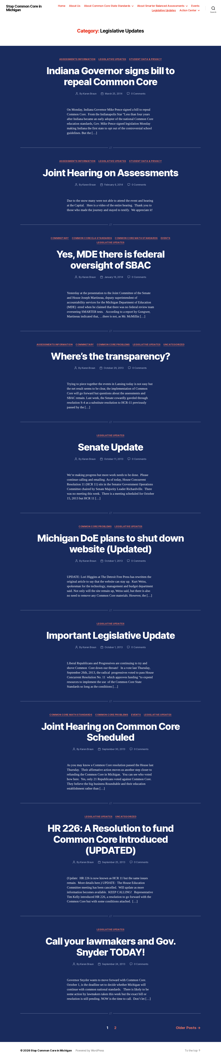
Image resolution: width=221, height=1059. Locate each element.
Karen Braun (89, 93)
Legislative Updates (164, 10)
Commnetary (60, 238)
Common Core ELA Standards (92, 238)
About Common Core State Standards (107, 5)
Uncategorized (173, 344)
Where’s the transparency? (110, 356)
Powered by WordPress (89, 1050)
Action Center (188, 10)
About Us (74, 5)
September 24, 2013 (113, 964)
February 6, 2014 (113, 184)
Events (195, 5)
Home (61, 5)
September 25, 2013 (113, 862)
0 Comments (138, 93)
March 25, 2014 (113, 93)
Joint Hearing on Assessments (110, 172)
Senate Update (110, 447)
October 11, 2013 (113, 458)
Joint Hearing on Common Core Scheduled (110, 731)
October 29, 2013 (114, 367)
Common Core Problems (113, 344)
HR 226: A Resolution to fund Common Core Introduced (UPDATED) (111, 839)
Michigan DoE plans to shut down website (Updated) (110, 543)
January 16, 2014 (113, 277)
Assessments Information (77, 59)
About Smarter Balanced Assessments (160, 5)
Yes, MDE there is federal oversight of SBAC (110, 259)
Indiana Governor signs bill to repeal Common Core (110, 76)
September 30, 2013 (113, 749)
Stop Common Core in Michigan (23, 8)
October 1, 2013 (114, 560)
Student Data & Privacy (145, 59)
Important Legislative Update (110, 635)
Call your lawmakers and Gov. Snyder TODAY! (110, 946)
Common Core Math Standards (136, 238)
